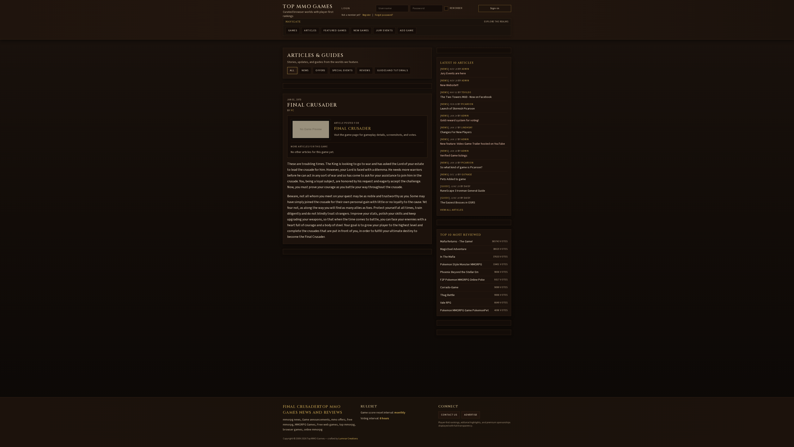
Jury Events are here (453, 73)
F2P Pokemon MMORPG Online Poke (462, 280)
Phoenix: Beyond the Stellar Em (459, 272)
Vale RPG (445, 303)
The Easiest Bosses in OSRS (457, 203)
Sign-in (494, 8)
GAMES (292, 30)
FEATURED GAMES (335, 30)
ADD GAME (407, 30)
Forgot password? (384, 15)
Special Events (342, 70)
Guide (445, 186)
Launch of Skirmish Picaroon (457, 109)
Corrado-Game (449, 287)
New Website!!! (449, 85)
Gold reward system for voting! (459, 120)
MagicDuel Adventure (453, 249)
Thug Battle (447, 295)
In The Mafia (447, 257)
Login (346, 8)
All (292, 70)
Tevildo (466, 92)
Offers (320, 70)
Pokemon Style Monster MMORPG (461, 264)
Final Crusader (352, 128)
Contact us (449, 415)
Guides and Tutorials (392, 70)
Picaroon (467, 104)
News (305, 70)
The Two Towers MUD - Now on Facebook (466, 97)
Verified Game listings (453, 156)
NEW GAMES (361, 30)
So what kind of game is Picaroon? (461, 167)
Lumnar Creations (348, 438)
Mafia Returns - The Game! (456, 241)
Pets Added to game (453, 179)
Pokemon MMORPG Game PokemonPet (464, 310)
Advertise (470, 415)
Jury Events (384, 30)
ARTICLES (310, 30)
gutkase (467, 174)
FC (292, 110)
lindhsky (467, 127)
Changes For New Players (456, 132)
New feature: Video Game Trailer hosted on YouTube (472, 144)
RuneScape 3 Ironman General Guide (462, 191)
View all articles (451, 210)
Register (366, 15)
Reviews (365, 70)
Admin (465, 69)
